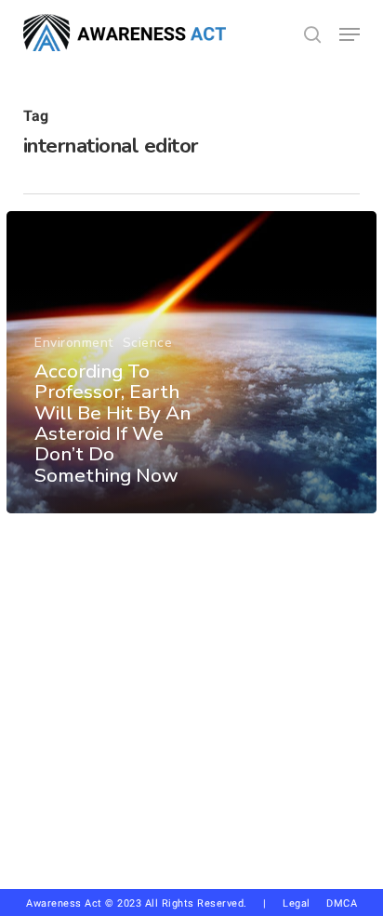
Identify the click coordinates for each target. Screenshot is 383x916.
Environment (73, 343)
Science (148, 343)
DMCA (341, 903)
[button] (349, 34)
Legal (296, 903)
